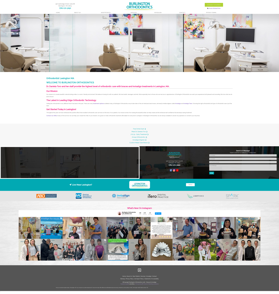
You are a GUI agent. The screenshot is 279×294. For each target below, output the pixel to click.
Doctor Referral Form (215, 8)
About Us (129, 276)
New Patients (136, 276)
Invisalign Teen (187, 103)
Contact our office (51, 115)
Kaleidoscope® (124, 284)
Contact (154, 276)
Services (143, 276)
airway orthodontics (119, 287)
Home (58, 12)
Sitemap (122, 278)
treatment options (98, 103)
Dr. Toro (92, 287)
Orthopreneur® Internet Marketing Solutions (147, 284)
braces (112, 287)
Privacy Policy (129, 278)
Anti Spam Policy (138, 278)
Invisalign (178, 103)
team (99, 287)
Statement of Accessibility (152, 278)
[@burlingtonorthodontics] (119, 213)
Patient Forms (211, 12)
